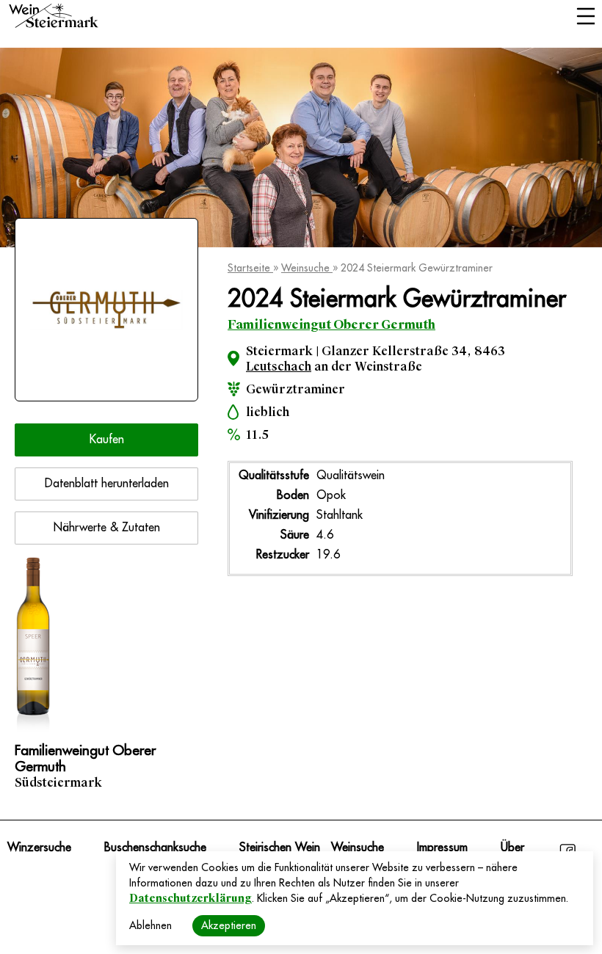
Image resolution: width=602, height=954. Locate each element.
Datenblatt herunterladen (107, 483)
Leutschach (278, 366)
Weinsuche (307, 268)
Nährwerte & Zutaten (107, 528)
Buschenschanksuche (155, 847)
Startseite (250, 268)
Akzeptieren (228, 925)
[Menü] (585, 17)
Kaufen (107, 439)
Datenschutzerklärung (190, 898)
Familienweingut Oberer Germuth (331, 324)
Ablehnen (150, 925)
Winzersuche (39, 847)
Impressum (442, 847)
